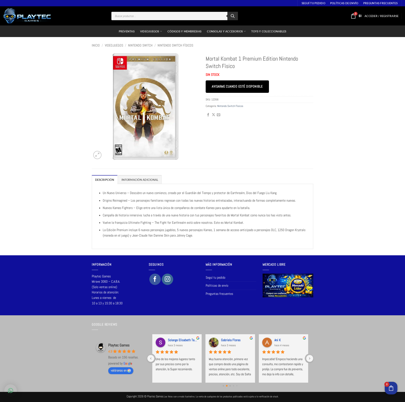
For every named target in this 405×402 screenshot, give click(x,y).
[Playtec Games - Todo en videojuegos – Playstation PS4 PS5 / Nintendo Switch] (27, 16)
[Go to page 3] (233, 385)
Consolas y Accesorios (225, 31)
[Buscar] (232, 16)
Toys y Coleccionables (268, 31)
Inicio (96, 45)
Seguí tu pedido (313, 3)
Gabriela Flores (230, 340)
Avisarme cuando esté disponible (237, 86)
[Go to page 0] (223, 386)
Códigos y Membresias (184, 31)
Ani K (277, 340)
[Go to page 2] (230, 386)
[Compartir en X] (213, 115)
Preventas (127, 31)
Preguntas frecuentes (380, 3)
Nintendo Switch (140, 45)
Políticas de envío (344, 3)
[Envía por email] (218, 115)
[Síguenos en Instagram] (167, 279)
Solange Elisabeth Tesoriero (183, 340)
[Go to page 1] (227, 386)
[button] (381, 16)
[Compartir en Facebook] (208, 115)
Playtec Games (119, 345)
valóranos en (119, 370)
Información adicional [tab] (140, 179)
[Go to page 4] (236, 385)
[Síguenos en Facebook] (155, 279)
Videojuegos (149, 31)
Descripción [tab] (104, 179)
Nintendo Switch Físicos (175, 45)
